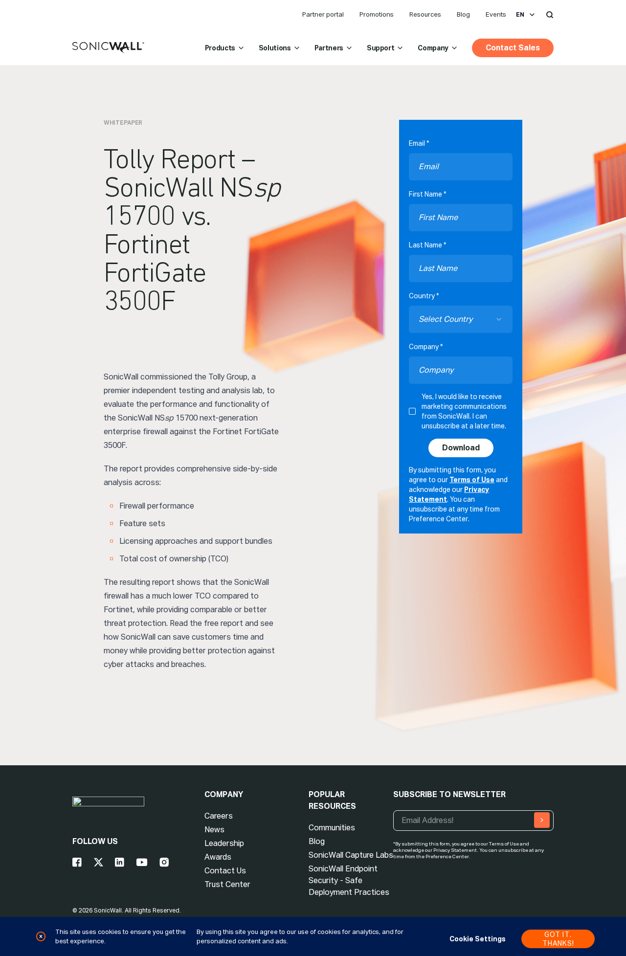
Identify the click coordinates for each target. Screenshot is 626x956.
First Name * (427, 194)
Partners (328, 48)
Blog (463, 14)
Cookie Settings (477, 939)
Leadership (224, 843)
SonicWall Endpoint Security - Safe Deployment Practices (349, 880)
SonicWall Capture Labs (351, 855)
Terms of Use (471, 480)
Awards (217, 857)
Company (433, 48)
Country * (424, 296)
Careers (218, 816)
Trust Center (227, 884)
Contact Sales (513, 47)
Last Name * (427, 245)
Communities (332, 827)
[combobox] (461, 319)
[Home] (108, 48)
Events (496, 14)
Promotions (376, 14)
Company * (426, 347)
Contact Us (225, 870)
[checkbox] (412, 411)
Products (220, 48)
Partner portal (323, 14)
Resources (425, 14)
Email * (419, 143)
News (214, 829)
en (520, 14)
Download (461, 447)
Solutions (275, 48)
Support (381, 48)
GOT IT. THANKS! (558, 939)
